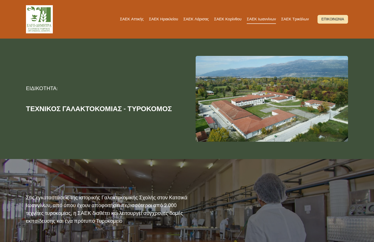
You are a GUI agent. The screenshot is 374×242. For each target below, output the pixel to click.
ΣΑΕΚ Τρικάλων (295, 18)
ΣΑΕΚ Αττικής (132, 18)
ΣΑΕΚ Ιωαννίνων (261, 18)
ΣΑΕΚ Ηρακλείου (163, 18)
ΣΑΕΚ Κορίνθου (228, 18)
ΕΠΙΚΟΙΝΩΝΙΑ (332, 19)
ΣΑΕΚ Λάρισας (196, 18)
